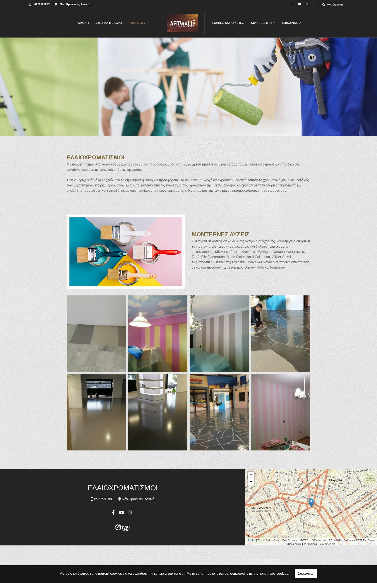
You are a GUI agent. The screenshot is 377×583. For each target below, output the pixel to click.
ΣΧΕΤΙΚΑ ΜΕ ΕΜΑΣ (109, 22)
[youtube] (299, 4)
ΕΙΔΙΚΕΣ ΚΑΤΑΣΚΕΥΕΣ (228, 22)
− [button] (251, 481)
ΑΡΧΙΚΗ (83, 22)
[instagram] (307, 4)
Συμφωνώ (306, 573)
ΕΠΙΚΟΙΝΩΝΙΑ (291, 22)
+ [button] (251, 475)
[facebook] (292, 4)
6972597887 (42, 4)
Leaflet (251, 540)
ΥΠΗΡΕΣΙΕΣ (138, 22)
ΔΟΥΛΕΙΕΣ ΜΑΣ (262, 22)
